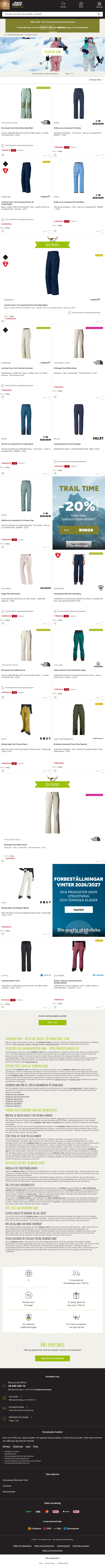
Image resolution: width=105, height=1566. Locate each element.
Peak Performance (52, 1044)
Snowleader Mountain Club (15, 1480)
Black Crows (32, 1194)
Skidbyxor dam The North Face (17, 1097)
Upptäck (53, 32)
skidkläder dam (75, 1088)
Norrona (21, 1044)
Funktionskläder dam (15, 35)
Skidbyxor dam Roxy (13, 1106)
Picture (41, 1044)
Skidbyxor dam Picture (14, 1099)
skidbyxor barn (75, 1079)
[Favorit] (3, 155)
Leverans (7, 1486)
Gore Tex (61, 1118)
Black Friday (49, 1563)
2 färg (60, 470)
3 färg (7, 467)
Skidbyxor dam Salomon (14, 1094)
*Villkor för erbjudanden (22, 1546)
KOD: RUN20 (47, 27)
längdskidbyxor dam (42, 1196)
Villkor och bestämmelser (44, 1546)
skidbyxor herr (60, 1079)
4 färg (7, 228)
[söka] (101, 12)
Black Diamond (31, 1062)
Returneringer (9, 1492)
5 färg (60, 151)
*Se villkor (78, 545)
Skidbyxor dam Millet (13, 1103)
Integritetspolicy (63, 1546)
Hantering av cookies (81, 1546)
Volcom (28, 1044)
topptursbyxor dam (24, 1196)
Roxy (15, 1044)
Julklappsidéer (62, 1563)
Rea (40, 1563)
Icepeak (35, 1044)
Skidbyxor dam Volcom (14, 1101)
